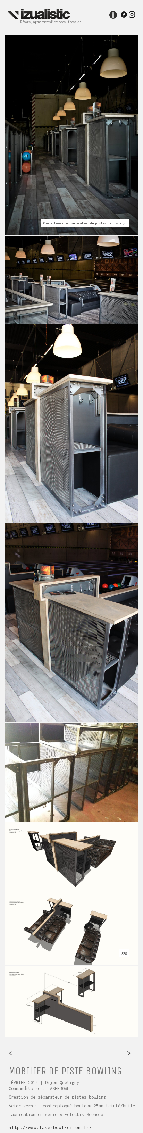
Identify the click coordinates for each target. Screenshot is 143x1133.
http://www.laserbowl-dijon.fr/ (50, 1127)
